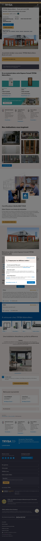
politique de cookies (26, 267)
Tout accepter (31, 282)
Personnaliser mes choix (10, 282)
